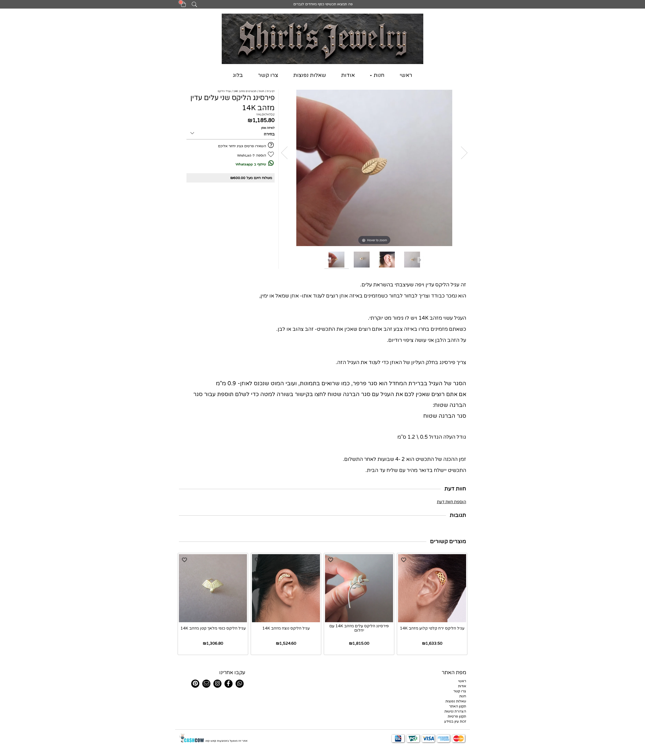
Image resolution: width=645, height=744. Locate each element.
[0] (181, 6)
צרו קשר (268, 75)
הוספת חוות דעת (451, 501)
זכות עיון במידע (455, 721)
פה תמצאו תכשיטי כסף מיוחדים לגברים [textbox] (322, 4)
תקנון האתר (457, 706)
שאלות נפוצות (309, 75)
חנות (378, 75)
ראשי (406, 75)
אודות (348, 75)
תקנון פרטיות (457, 716)
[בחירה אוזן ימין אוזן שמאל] (230, 132)
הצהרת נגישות (455, 711)
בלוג (238, 75)
